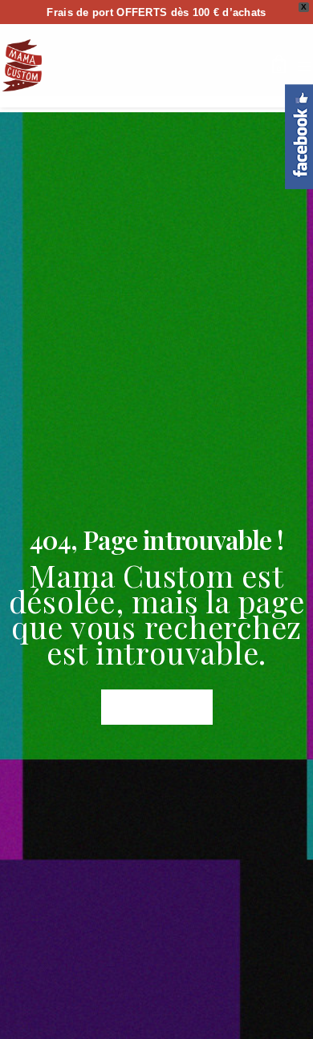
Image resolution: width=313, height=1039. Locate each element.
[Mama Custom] (22, 65)
